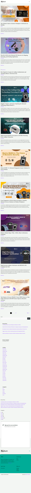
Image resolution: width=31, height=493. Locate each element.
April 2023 (4, 376)
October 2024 (4, 354)
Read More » (2, 33)
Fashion (4, 389)
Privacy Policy (3, 468)
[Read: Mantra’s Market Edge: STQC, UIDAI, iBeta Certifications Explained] (15, 222)
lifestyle (4, 392)
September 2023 (5, 369)
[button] (29, 451)
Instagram (17, 470)
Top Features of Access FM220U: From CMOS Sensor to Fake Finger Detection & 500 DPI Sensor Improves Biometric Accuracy (15, 298)
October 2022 (4, 380)
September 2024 (5, 355)
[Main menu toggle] (29, 1)
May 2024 (4, 358)
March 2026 (4, 348)
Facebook (17, 468)
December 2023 (5, 365)
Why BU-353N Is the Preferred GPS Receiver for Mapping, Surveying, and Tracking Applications (13, 403)
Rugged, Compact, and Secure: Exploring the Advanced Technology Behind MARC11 (14, 331)
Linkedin (17, 469)
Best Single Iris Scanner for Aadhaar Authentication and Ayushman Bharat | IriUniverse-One (13, 404)
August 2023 (4, 370)
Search (29, 318)
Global (1, 26)
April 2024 (4, 359)
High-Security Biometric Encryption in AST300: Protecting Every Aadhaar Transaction (14, 333)
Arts (1, 412)
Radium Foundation (27, 474)
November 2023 (5, 366)
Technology (2, 106)
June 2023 (4, 373)
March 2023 (4, 377)
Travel (1, 419)
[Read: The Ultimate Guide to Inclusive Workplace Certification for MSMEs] (15, 13)
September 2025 (5, 351)
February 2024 (4, 362)
